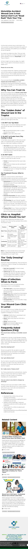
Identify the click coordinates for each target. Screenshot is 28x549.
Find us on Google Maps (12, 324)
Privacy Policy (9, 545)
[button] (22, 3)
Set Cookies (22, 545)
